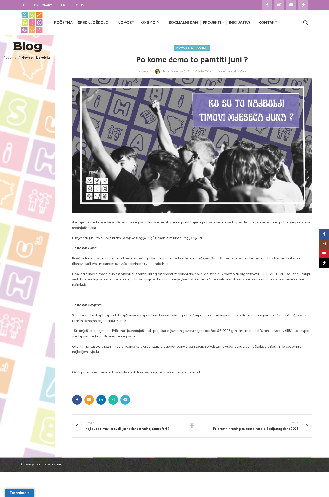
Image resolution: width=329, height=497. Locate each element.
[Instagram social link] (279, 5)
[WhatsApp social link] (113, 400)
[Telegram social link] (125, 400)
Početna (10, 58)
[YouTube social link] (291, 5)
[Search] (305, 22)
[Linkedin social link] (101, 400)
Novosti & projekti (36, 58)
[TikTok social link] (303, 5)
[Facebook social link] (267, 5)
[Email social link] (89, 400)
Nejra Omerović (173, 71)
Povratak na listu (192, 426)
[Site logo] (32, 22)
